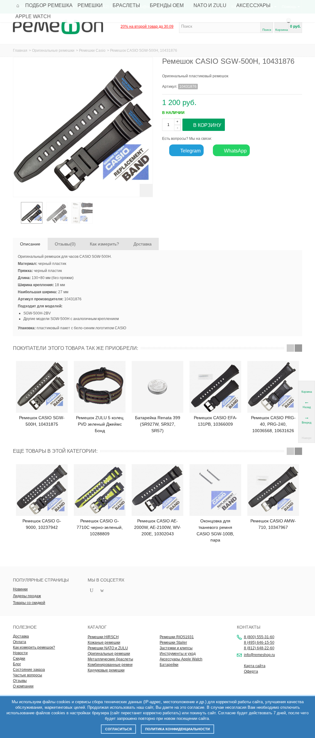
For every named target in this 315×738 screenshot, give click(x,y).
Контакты (248, 627)
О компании (23, 686)
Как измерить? (104, 243)
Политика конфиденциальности (177, 729)
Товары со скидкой (29, 603)
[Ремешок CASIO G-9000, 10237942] (42, 490)
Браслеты (126, 5)
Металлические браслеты (110, 659)
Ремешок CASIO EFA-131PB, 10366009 (215, 421)
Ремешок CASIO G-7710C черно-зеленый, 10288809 (100, 527)
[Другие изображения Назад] (16, 214)
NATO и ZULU (209, 5)
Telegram (190, 150)
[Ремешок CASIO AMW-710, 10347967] (273, 490)
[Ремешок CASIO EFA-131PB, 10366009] (215, 387)
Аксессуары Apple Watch (181, 659)
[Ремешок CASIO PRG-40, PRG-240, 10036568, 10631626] (273, 387)
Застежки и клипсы (176, 648)
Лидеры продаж (27, 596)
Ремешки (90, 5)
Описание (30, 243)
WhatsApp (235, 150)
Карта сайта (254, 666)
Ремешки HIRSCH (103, 637)
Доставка (143, 243)
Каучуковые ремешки (106, 670)
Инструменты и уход (178, 653)
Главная (20, 50)
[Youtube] (92, 590)
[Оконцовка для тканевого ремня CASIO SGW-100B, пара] (215, 490)
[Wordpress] (102, 590)
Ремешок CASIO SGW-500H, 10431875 (42, 421)
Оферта (251, 671)
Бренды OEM (167, 5)
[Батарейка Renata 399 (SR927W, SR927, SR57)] (157, 387)
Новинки (20, 589)
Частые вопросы (27, 675)
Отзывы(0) (65, 243)
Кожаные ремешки (104, 642)
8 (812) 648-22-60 (259, 648)
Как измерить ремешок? (34, 647)
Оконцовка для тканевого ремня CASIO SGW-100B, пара (215, 530)
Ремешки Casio (92, 50)
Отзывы (20, 681)
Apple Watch (33, 16)
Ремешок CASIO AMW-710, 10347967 (273, 524)
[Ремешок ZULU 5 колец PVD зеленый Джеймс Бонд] (100, 387)
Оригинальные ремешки (53, 50)
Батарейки (169, 665)
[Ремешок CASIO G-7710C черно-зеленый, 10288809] (100, 490)
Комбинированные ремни (110, 665)
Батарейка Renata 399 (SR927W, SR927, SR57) (157, 424)
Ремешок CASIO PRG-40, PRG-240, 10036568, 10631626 (273, 424)
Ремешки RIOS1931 (177, 637)
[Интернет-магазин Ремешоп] (58, 27)
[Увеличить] (146, 190)
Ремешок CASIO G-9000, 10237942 (41, 524)
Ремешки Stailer (173, 642)
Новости (20, 653)
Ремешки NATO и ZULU (108, 648)
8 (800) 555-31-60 (259, 637)
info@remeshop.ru (259, 655)
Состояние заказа (29, 669)
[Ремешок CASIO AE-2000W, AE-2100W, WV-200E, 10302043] (157, 490)
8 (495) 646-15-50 (259, 642)
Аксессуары (253, 5)
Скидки (19, 658)
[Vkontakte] (113, 590)
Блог (17, 664)
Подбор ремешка (49, 5)
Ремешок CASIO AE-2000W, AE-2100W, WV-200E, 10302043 (157, 527)
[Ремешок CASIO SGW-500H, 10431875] (42, 387)
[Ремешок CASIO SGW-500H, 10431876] (31, 213)
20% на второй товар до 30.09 (147, 26)
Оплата (19, 642)
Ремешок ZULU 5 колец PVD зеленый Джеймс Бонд (99, 424)
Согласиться (118, 729)
